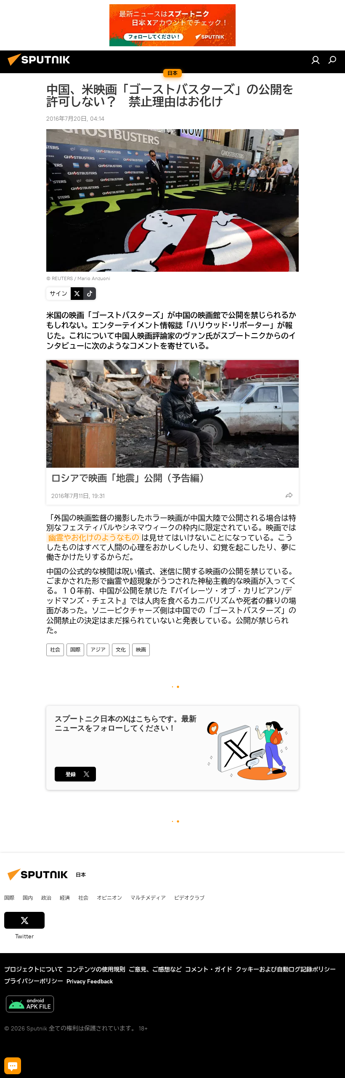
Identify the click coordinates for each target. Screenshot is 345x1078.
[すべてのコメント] (12, 1065)
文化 (121, 649)
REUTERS (62, 278)
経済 (65, 897)
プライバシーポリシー (33, 981)
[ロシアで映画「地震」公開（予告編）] (172, 414)
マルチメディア (148, 897)
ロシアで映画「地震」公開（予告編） (130, 478)
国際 (75, 649)
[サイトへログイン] (315, 59)
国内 (28, 897)
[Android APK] (29, 1005)
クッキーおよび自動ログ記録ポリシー (286, 969)
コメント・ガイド (208, 969)
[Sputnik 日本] (41, 67)
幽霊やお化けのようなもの (93, 538)
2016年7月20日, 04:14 (75, 118)
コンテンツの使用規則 (95, 969)
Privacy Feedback (89, 981)
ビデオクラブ (189, 897)
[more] (289, 495)
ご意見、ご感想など (155, 969)
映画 (141, 649)
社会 (55, 649)
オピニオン (109, 897)
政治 (46, 897)
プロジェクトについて (33, 969)
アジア (98, 649)
